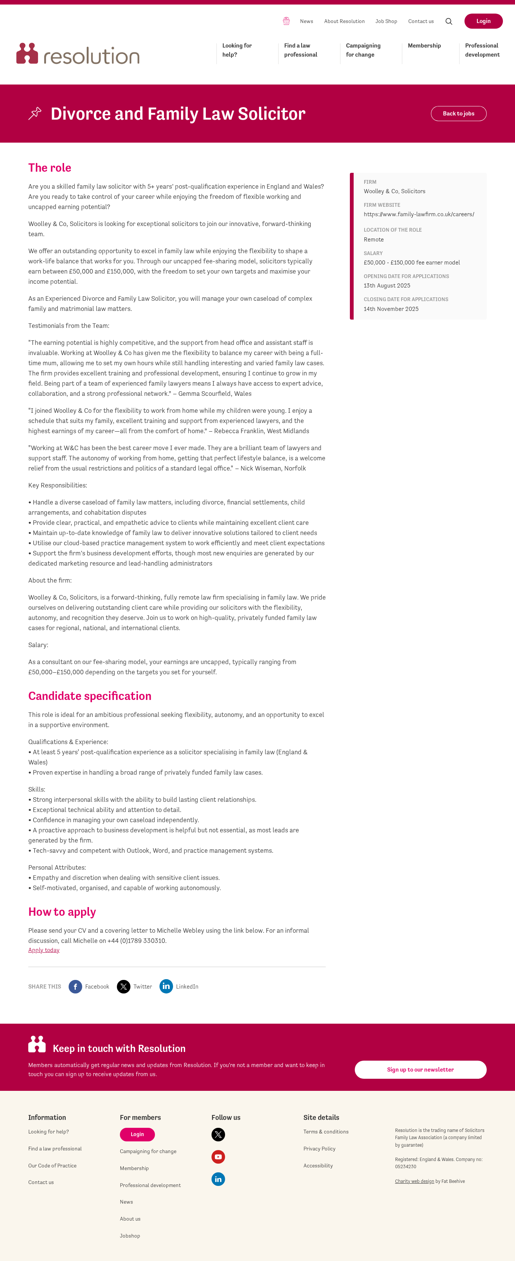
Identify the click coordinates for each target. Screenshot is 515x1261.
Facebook (97, 986)
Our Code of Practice (52, 1166)
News (306, 21)
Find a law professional (300, 50)
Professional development (482, 50)
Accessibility (318, 1166)
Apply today (44, 949)
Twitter (142, 986)
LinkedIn (187, 986)
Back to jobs (459, 113)
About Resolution (344, 21)
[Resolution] (78, 52)
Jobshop (130, 1236)
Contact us (421, 21)
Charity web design (414, 1181)
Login (484, 21)
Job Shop (386, 21)
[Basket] (286, 20)
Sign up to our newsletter (420, 1069)
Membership (424, 45)
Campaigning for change (363, 50)
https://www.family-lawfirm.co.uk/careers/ (419, 214)
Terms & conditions (326, 1132)
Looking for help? (237, 50)
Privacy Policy (319, 1149)
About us (130, 1219)
